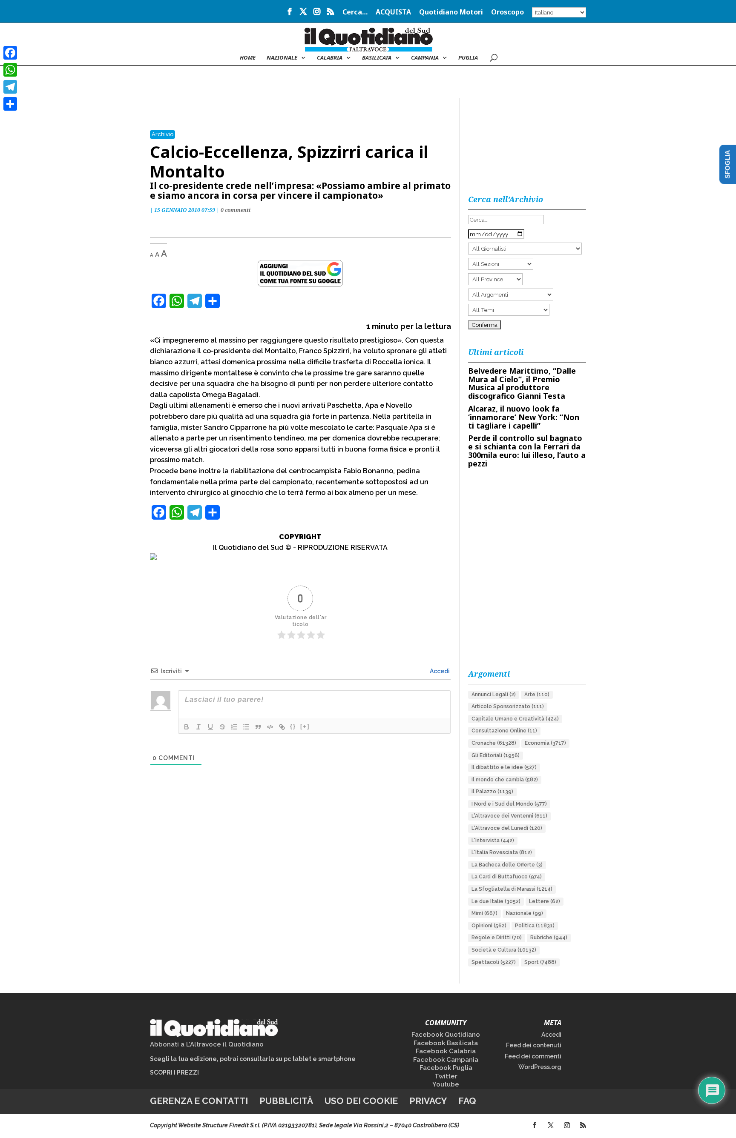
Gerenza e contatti (199, 1100)
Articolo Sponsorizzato (508, 706)
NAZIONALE (282, 57)
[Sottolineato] (210, 727)
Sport (540, 962)
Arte (536, 695)
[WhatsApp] (10, 69)
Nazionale (524, 913)
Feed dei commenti (533, 1056)
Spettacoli (494, 962)
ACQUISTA (393, 13)
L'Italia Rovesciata (502, 852)
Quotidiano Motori (451, 13)
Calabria (329, 57)
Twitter (445, 1076)
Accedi (439, 671)
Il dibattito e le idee (504, 767)
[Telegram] (10, 86)
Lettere (544, 901)
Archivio (162, 134)
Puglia (468, 57)
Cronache (494, 743)
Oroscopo (507, 13)
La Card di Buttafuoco (507, 877)
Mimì (484, 913)
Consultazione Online (504, 731)
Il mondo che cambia (505, 780)
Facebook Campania (445, 1060)
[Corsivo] (198, 727)
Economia (545, 743)
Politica (535, 926)
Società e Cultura (504, 950)
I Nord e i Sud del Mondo (509, 804)
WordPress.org (539, 1067)
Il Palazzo (492, 792)
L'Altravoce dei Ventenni (509, 816)
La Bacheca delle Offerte (507, 865)
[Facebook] (10, 52)
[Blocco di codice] (270, 727)
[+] (305, 726)
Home (248, 57)
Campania (425, 57)
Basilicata (376, 57)
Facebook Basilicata (446, 1043)
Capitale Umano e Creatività (515, 719)
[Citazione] (258, 727)
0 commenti (235, 210)
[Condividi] (10, 103)
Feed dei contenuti (533, 1045)
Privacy (428, 1100)
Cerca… (355, 13)
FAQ (467, 1100)
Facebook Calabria (446, 1051)
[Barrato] (222, 727)
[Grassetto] (187, 727)
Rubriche (548, 938)
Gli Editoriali (496, 755)
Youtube (445, 1084)
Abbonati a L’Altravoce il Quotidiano (207, 1044)
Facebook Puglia (446, 1068)
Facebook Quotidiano (445, 1034)
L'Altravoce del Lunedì (507, 828)
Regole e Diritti (497, 938)
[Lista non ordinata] (246, 727)
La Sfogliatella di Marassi (512, 889)
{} (293, 726)
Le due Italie (496, 901)
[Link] (282, 727)
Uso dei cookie (361, 1100)
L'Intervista (493, 840)
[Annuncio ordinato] (234, 727)
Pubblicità (286, 1100)
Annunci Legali (494, 695)
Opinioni (489, 926)
